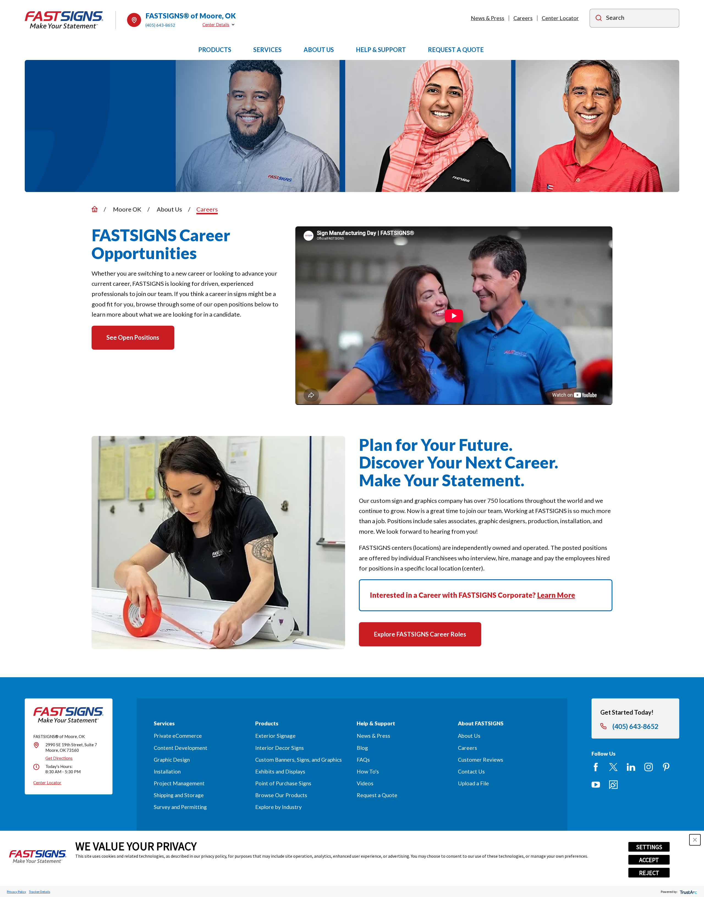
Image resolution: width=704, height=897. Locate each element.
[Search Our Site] (599, 18)
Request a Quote (377, 795)
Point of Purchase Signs (283, 783)
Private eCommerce (178, 736)
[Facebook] (596, 767)
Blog (362, 748)
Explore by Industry (278, 807)
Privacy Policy (16, 892)
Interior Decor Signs (279, 748)
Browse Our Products (281, 795)
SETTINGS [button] (649, 847)
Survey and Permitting (180, 807)
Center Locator (560, 18)
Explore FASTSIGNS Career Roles (420, 634)
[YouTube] (596, 784)
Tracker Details (39, 892)
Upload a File (473, 783)
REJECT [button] (649, 873)
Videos (365, 783)
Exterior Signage (275, 736)
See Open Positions (132, 337)
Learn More (556, 595)
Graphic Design (172, 759)
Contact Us (471, 771)
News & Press (487, 18)
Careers (523, 18)
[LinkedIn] (631, 767)
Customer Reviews (480, 759)
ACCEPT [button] (649, 860)
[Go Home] (95, 209)
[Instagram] (648, 767)
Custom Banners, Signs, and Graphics (298, 759)
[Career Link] (613, 784)
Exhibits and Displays (280, 771)
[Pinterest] (666, 767)
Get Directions (59, 758)
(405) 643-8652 (160, 25)
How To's (368, 771)
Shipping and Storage (179, 795)
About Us (469, 736)
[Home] (64, 20)
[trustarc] (688, 891)
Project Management (179, 783)
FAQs (363, 759)
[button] (694, 839)
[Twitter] (613, 767)
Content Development (180, 748)
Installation (167, 771)
